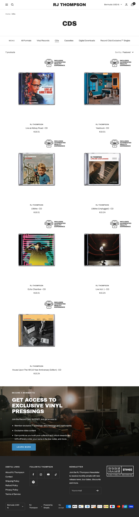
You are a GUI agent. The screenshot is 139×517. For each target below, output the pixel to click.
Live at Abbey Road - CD (37, 128)
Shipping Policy (12, 481)
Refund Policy (11, 485)
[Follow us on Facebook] (33, 474)
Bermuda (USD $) (111, 5)
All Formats (26, 40)
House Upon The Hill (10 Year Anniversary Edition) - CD (36, 370)
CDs (57, 40)
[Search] (12, 4)
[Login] (126, 4)
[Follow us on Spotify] (33, 482)
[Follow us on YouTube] (48, 474)
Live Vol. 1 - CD (102, 289)
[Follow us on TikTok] (55, 474)
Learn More (24, 447)
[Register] (97, 491)
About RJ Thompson (14, 472)
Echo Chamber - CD (37, 289)
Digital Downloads (87, 40)
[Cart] (132, 4)
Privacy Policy (11, 490)
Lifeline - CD (36, 209)
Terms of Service (12, 494)
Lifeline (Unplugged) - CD (102, 209)
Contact (8, 477)
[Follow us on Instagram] (41, 474)
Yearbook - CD (102, 128)
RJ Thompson (36, 124)
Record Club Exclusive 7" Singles (115, 40)
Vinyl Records (43, 40)
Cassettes (68, 40)
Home (7, 14)
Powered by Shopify (48, 506)
